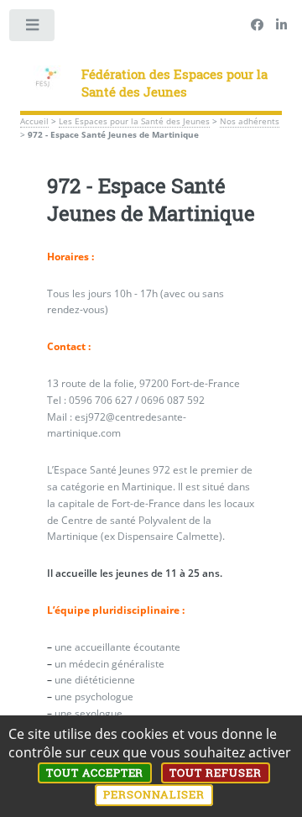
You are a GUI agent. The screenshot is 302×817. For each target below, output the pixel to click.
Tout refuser (215, 772)
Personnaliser (154, 794)
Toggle (32, 28)
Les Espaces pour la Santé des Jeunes (134, 121)
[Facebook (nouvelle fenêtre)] (257, 25)
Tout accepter (95, 772)
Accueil (34, 121)
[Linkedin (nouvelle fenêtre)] (281, 25)
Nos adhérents (249, 121)
